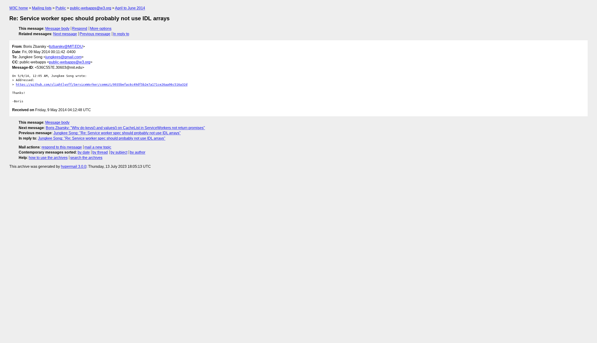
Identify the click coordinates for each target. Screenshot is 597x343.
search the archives (86, 158)
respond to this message (62, 147)
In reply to (121, 34)
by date (84, 152)
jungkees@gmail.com (63, 57)
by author (137, 152)
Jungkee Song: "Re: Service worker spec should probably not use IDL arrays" (117, 133)
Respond (79, 29)
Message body (57, 29)
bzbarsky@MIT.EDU (66, 46)
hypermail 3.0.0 (73, 166)
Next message (65, 34)
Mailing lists (42, 8)
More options (100, 29)
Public (61, 8)
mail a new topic (97, 147)
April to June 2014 (130, 8)
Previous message (95, 34)
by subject (119, 152)
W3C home (18, 8)
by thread (100, 152)
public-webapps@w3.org (90, 8)
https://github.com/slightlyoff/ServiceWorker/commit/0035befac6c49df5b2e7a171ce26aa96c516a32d (101, 84)
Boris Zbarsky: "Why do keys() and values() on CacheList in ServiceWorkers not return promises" (125, 128)
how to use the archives (48, 158)
